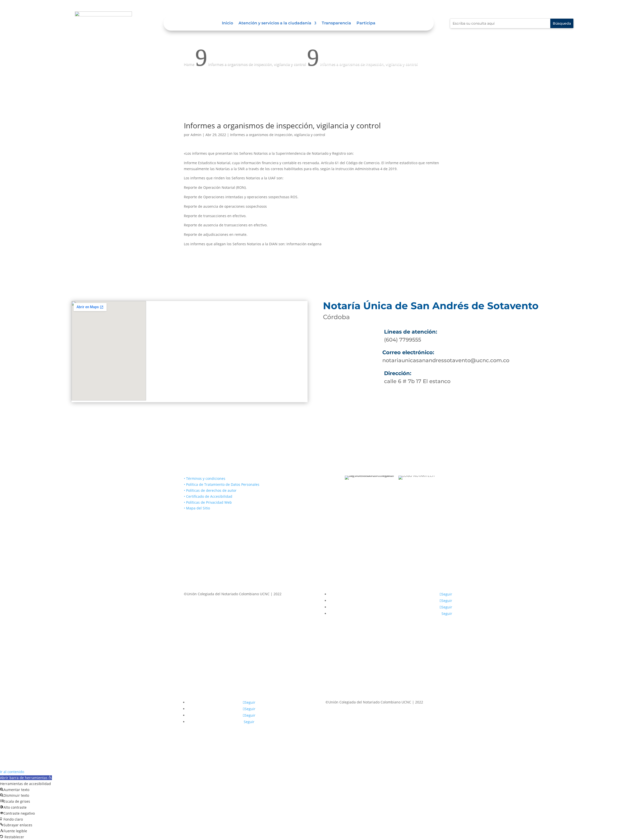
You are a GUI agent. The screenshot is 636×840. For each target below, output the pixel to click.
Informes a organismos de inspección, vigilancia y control (277, 134)
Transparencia (336, 23)
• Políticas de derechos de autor (210, 490)
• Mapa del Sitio (197, 508)
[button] (26, 777)
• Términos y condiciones (204, 478)
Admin (196, 134)
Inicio (227, 23)
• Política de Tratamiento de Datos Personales (221, 484)
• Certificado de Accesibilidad (208, 496)
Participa (366, 23)
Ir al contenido (12, 771)
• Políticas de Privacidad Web (208, 502)
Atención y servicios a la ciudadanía (274, 23)
